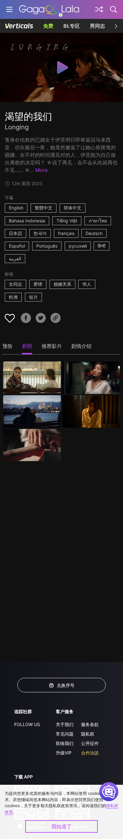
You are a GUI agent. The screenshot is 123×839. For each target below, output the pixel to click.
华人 (86, 284)
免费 (48, 26)
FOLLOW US (27, 724)
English (16, 207)
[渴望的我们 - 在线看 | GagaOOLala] (49, 9)
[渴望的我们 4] (91, 411)
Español (17, 246)
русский (78, 246)
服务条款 (90, 724)
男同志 (97, 26)
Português (46, 246)
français (66, 233)
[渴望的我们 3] (32, 411)
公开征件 (90, 743)
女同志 (15, 284)
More (41, 170)
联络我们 (64, 743)
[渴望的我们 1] (32, 377)
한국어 (40, 233)
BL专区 (71, 26)
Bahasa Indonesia (27, 220)
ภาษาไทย (98, 220)
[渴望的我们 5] (32, 445)
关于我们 (64, 724)
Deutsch (93, 233)
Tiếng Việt (66, 220)
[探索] (99, 9)
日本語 (15, 233)
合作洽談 (90, 752)
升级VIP (64, 752)
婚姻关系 (62, 284)
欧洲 (13, 297)
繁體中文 (43, 207)
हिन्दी (101, 246)
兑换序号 (65, 685)
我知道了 (61, 826)
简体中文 (72, 207)
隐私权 (87, 733)
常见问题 (64, 733)
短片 (33, 297)
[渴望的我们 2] (91, 377)
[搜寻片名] (114, 9)
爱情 (37, 284)
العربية (15, 258)
